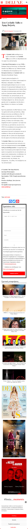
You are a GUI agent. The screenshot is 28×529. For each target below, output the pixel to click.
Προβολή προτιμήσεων (14, 524)
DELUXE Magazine (9, 31)
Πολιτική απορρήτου (8, 269)
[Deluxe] (14, 3)
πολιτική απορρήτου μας (10, 263)
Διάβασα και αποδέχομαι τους (12, 268)
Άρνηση (14, 520)
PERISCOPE (4, 18)
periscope (7, 197)
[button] (26, 502)
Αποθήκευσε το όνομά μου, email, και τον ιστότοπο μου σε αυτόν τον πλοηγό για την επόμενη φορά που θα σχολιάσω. (14, 249)
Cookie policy (13, 527)
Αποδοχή (14, 515)
